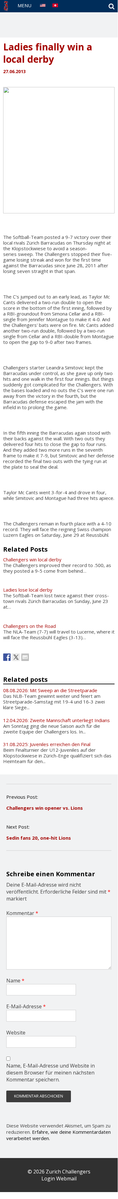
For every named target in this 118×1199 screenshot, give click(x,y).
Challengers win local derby (32, 559)
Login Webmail (59, 1178)
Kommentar (22, 913)
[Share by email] (25, 657)
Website (15, 1032)
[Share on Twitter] (16, 657)
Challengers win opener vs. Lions (44, 808)
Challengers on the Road (29, 626)
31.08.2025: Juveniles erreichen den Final (46, 744)
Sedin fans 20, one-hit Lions (38, 838)
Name (15, 980)
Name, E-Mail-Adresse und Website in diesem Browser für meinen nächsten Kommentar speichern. (50, 1072)
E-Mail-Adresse (26, 1006)
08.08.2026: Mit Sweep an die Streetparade (50, 690)
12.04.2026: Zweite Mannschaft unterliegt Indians (56, 720)
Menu (24, 5)
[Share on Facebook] (7, 657)
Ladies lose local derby (27, 590)
